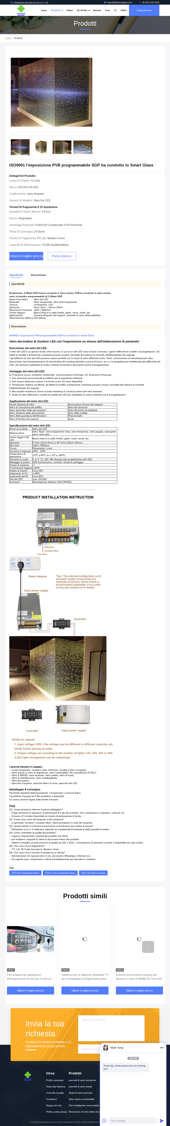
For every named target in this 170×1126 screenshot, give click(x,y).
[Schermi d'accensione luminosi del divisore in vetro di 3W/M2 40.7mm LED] (85, 939)
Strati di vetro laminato (80, 1093)
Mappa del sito (54, 1105)
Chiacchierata (144, 10)
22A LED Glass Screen (93, 873)
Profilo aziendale (55, 1080)
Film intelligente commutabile (84, 1105)
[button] (92, 148)
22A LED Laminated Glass (25, 873)
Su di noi (82, 10)
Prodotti (56, 10)
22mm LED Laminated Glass (60, 873)
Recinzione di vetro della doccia (85, 1111)
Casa (8, 38)
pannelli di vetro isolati (80, 1086)
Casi (107, 10)
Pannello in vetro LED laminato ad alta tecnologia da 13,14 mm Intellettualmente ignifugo (138, 977)
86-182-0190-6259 (150, 2)
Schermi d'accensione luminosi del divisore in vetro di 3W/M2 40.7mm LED (84, 976)
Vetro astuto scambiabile (81, 1099)
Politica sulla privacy (56, 1111)
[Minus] (162, 1048)
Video (69, 10)
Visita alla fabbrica (55, 1086)
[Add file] (104, 1120)
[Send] (161, 1120)
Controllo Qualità (55, 1093)
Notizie (97, 10)
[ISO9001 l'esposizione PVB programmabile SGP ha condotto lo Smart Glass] (51, 92)
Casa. (44, 10)
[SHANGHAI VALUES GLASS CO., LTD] (21, 10)
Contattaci (51, 1099)
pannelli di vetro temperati (82, 1080)
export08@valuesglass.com (119, 2)
